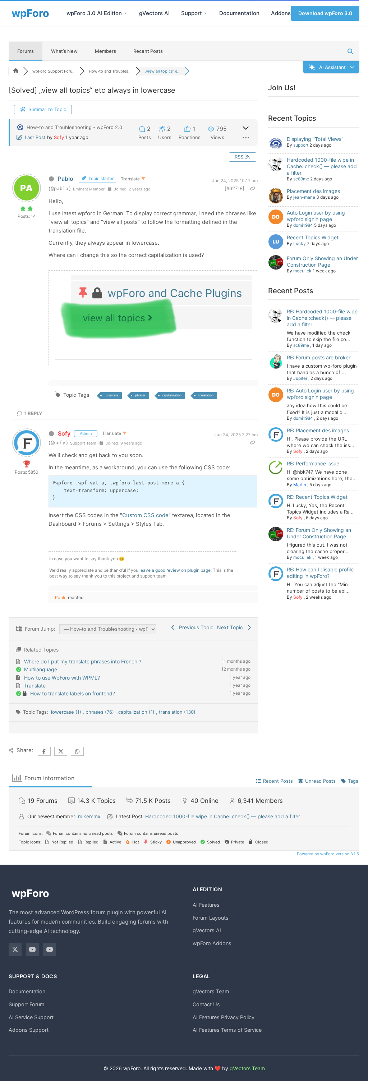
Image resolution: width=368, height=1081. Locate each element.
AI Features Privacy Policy (223, 1017)
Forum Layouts (211, 918)
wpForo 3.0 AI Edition (94, 13)
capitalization (171, 395)
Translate (35, 685)
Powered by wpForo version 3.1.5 (327, 853)
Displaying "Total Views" (315, 139)
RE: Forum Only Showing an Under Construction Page (319, 533)
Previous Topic (194, 627)
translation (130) (177, 712)
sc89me (301, 178)
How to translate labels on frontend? (72, 693)
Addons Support (29, 1030)
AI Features (206, 905)
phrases (140, 395)
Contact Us (206, 1004)
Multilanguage (40, 669)
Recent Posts (148, 51)
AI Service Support (31, 1017)
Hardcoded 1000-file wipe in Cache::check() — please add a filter (322, 166)
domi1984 (303, 225)
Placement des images (313, 191)
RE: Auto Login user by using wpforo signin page (320, 393)
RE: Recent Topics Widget (317, 497)
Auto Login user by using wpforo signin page (316, 216)
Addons (281, 13)
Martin (299, 484)
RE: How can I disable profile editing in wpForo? (320, 572)
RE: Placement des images (318, 430)
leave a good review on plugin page (175, 570)
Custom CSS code (145, 515)
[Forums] (16, 71)
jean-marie (304, 197)
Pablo (65, 178)
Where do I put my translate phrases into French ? (82, 661)
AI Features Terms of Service (227, 1030)
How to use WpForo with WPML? (62, 678)
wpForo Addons (212, 943)
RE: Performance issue (313, 463)
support (300, 145)
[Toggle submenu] (125, 13)
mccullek (302, 270)
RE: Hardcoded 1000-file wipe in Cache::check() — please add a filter (322, 317)
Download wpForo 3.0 (325, 13)
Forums (25, 51)
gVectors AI (154, 13)
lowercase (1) (67, 712)
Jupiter (300, 378)
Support (191, 13)
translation (205, 395)
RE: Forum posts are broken (319, 357)
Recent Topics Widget (313, 237)
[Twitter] (15, 949)
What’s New (64, 51)
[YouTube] (32, 949)
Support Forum (27, 1004)
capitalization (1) (137, 712)
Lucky (299, 243)
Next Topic (231, 627)
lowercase (111, 395)
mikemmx (89, 816)
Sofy (59, 137)
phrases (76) (100, 712)
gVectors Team (211, 991)
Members (105, 51)
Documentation (239, 13)
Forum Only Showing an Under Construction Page (322, 261)
